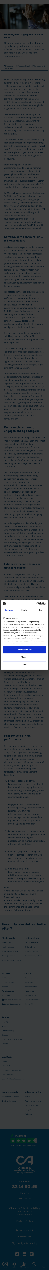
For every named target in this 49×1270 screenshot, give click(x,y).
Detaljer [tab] (24, 610)
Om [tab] (40, 610)
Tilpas (23, 657)
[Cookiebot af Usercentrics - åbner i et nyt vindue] (36, 603)
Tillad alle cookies (24, 649)
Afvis (24, 664)
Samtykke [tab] (9, 610)
